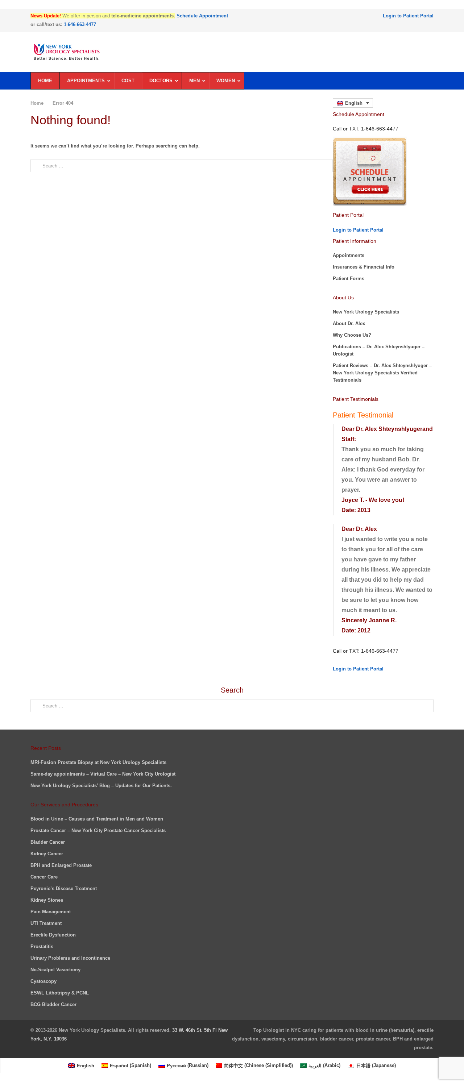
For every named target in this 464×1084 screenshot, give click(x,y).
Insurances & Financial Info (363, 267)
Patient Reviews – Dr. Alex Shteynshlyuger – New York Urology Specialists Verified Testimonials (382, 373)
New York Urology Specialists (366, 312)
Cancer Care (44, 877)
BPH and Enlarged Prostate (61, 865)
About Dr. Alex (349, 323)
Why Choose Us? (352, 335)
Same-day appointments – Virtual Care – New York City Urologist (102, 774)
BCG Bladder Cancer (53, 1004)
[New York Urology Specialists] (232, 52)
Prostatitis (41, 946)
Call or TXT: (365, 129)
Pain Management (50, 911)
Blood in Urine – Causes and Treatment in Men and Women (96, 819)
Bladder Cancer (47, 842)
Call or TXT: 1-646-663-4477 (365, 651)
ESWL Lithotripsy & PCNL (59, 993)
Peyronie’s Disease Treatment (63, 888)
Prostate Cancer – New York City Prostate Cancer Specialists (98, 830)
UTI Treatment (46, 923)
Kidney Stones (46, 900)
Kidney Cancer (46, 853)
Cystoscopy (43, 981)
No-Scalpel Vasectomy (55, 969)
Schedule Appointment (202, 15)
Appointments (348, 255)
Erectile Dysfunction (53, 935)
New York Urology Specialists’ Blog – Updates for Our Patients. (101, 785)
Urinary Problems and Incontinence (70, 958)
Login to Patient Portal (408, 15)
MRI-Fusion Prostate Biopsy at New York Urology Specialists (98, 762)
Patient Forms (348, 278)
